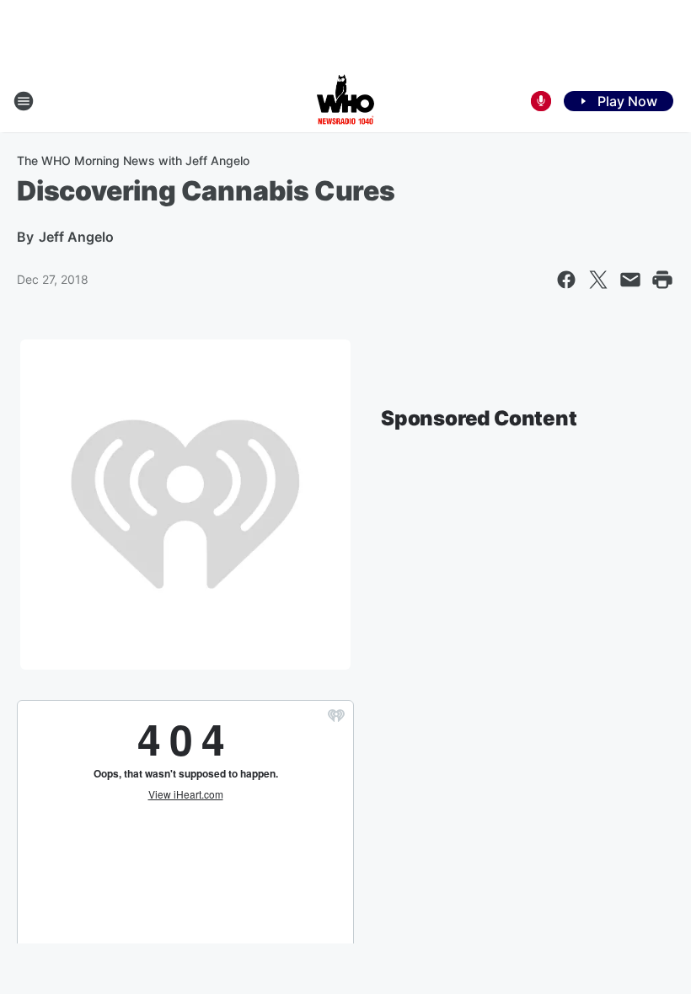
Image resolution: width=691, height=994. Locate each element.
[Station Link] (345, 101)
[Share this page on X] (598, 279)
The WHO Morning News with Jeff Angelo (133, 160)
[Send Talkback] (541, 101)
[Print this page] (662, 279)
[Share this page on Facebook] (566, 279)
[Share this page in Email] (630, 279)
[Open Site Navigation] (23, 101)
